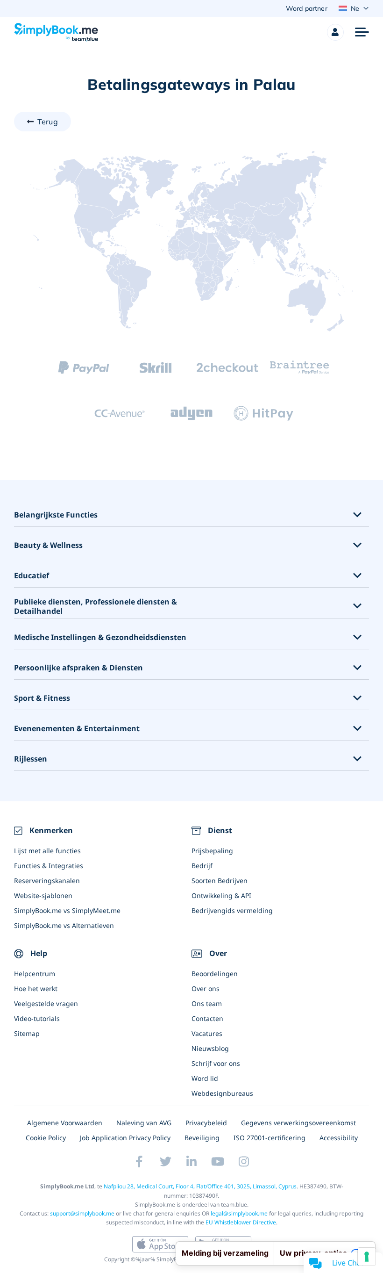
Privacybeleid (206, 1122)
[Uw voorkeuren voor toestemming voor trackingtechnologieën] (367, 1257)
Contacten (207, 1018)
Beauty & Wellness (48, 545)
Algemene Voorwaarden (64, 1122)
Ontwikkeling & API (221, 895)
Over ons (206, 988)
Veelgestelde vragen (46, 1003)
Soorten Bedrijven (220, 880)
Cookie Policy (46, 1137)
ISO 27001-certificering (269, 1137)
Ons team (207, 1003)
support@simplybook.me (82, 1213)
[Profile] (335, 32)
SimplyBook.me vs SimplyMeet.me (67, 910)
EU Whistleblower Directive (241, 1222)
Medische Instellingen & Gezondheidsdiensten (100, 637)
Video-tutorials (37, 1018)
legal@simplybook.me (239, 1213)
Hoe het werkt (35, 988)
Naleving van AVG (143, 1122)
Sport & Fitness (42, 698)
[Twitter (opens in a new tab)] (165, 1161)
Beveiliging (202, 1137)
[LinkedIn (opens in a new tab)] (191, 1161)
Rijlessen (30, 759)
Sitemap (27, 1033)
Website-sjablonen (43, 895)
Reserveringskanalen (47, 880)
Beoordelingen (215, 973)
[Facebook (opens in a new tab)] (139, 1161)
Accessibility (338, 1137)
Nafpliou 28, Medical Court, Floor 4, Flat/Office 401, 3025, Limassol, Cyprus (200, 1186)
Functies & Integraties (48, 865)
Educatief (31, 576)
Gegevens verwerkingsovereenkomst (298, 1122)
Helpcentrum (34, 973)
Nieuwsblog (210, 1048)
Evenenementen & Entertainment (77, 729)
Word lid (205, 1078)
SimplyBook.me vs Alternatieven (64, 925)
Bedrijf (202, 865)
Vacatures (207, 1033)
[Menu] (362, 32)
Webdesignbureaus (222, 1093)
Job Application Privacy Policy (125, 1137)
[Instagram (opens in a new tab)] (244, 1161)
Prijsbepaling (212, 850)
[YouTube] (217, 1161)
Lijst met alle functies (47, 850)
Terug (47, 121)
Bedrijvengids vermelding (232, 910)
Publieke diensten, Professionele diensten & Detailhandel (95, 607)
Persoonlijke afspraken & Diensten (78, 668)
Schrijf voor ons (216, 1063)
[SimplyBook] (56, 32)
